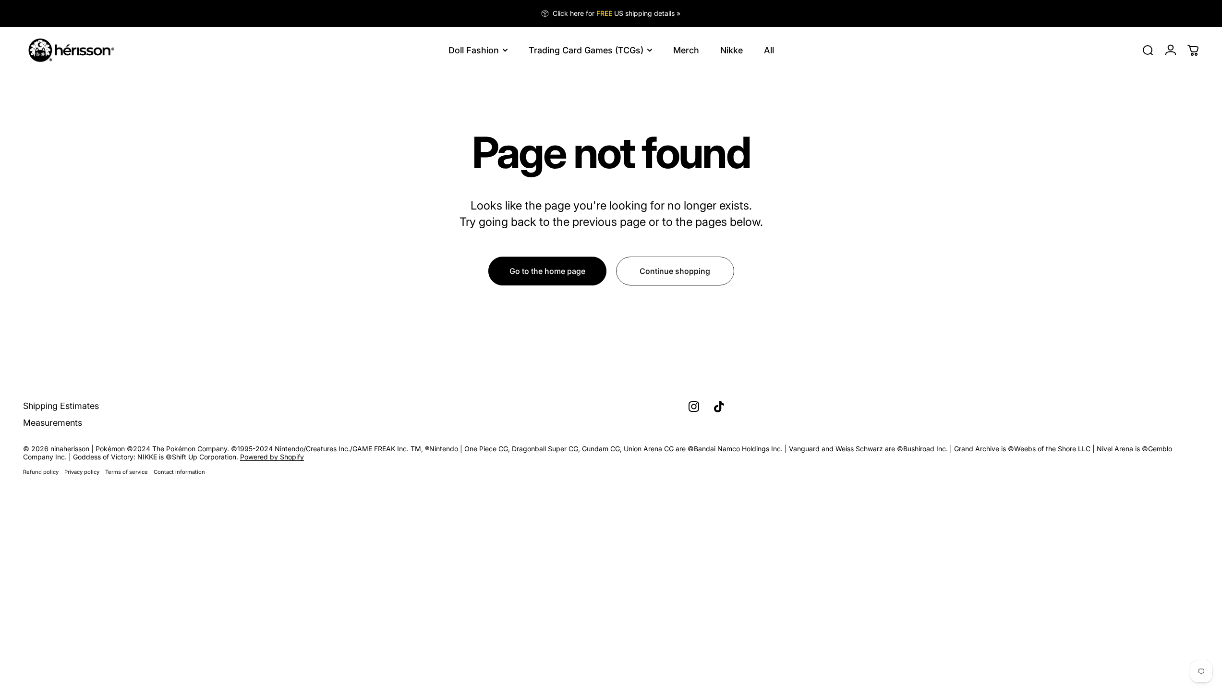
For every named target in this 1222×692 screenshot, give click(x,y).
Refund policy (41, 472)
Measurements (52, 423)
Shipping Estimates (61, 406)
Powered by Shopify (272, 457)
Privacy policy (81, 472)
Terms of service (126, 472)
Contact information (179, 472)
